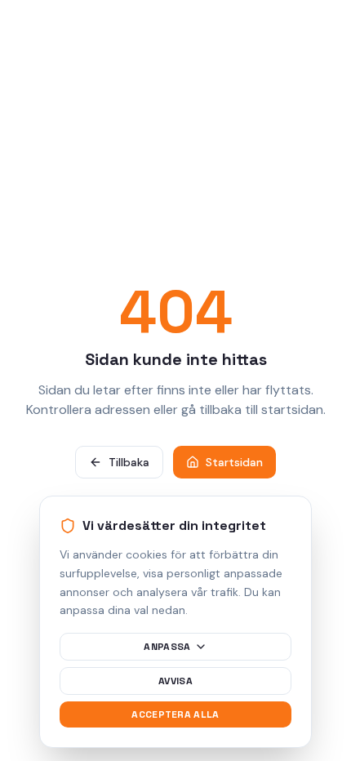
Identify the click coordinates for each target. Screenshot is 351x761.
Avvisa (175, 681)
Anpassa (167, 646)
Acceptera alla (175, 714)
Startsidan (234, 462)
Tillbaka (129, 462)
